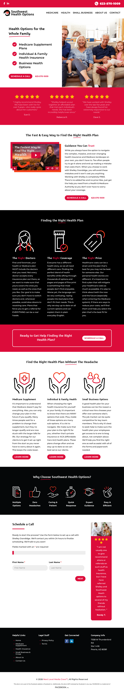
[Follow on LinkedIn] (72, 641)
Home (18, 640)
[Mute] (47, 168)
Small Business (83, 13)
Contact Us (20, 661)
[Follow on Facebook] (67, 641)
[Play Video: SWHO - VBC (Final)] (35, 155)
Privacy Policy (48, 640)
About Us (101, 13)
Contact (115, 13)
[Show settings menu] (52, 168)
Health (65, 13)
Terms (44, 644)
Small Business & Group (23, 653)
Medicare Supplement (21, 645)
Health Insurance (23, 649)
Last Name (55, 562)
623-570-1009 (41, 76)
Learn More (21, 457)
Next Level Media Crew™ (55, 679)
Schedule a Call (20, 76)
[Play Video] (14, 168)
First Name (18, 562)
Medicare (52, 13)
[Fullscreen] (57, 168)
